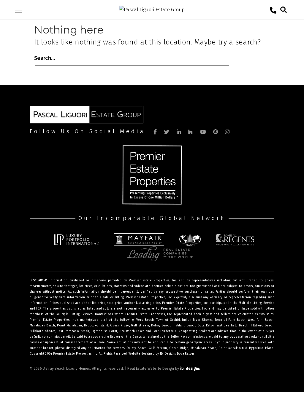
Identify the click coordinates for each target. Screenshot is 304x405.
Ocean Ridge (178, 348)
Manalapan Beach (203, 348)
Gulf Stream (158, 348)
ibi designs (190, 368)
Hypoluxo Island (261, 348)
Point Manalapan (231, 348)
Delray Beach (137, 348)
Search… (44, 58)
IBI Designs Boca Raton (177, 353)
